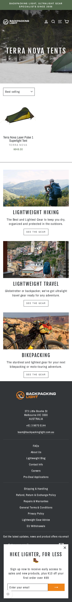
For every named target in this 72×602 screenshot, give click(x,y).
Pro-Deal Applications (36, 477)
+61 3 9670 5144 (36, 425)
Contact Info (36, 464)
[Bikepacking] (36, 330)
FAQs (36, 446)
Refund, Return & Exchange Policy (36, 495)
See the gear (36, 231)
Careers (36, 471)
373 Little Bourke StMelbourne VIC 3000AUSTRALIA (36, 415)
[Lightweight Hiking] (36, 188)
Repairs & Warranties (36, 501)
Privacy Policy (36, 513)
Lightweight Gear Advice (36, 520)
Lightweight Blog (36, 458)
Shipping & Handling (36, 489)
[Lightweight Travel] (36, 259)
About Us (36, 452)
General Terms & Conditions (36, 507)
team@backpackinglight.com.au (36, 432)
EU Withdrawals (36, 526)
